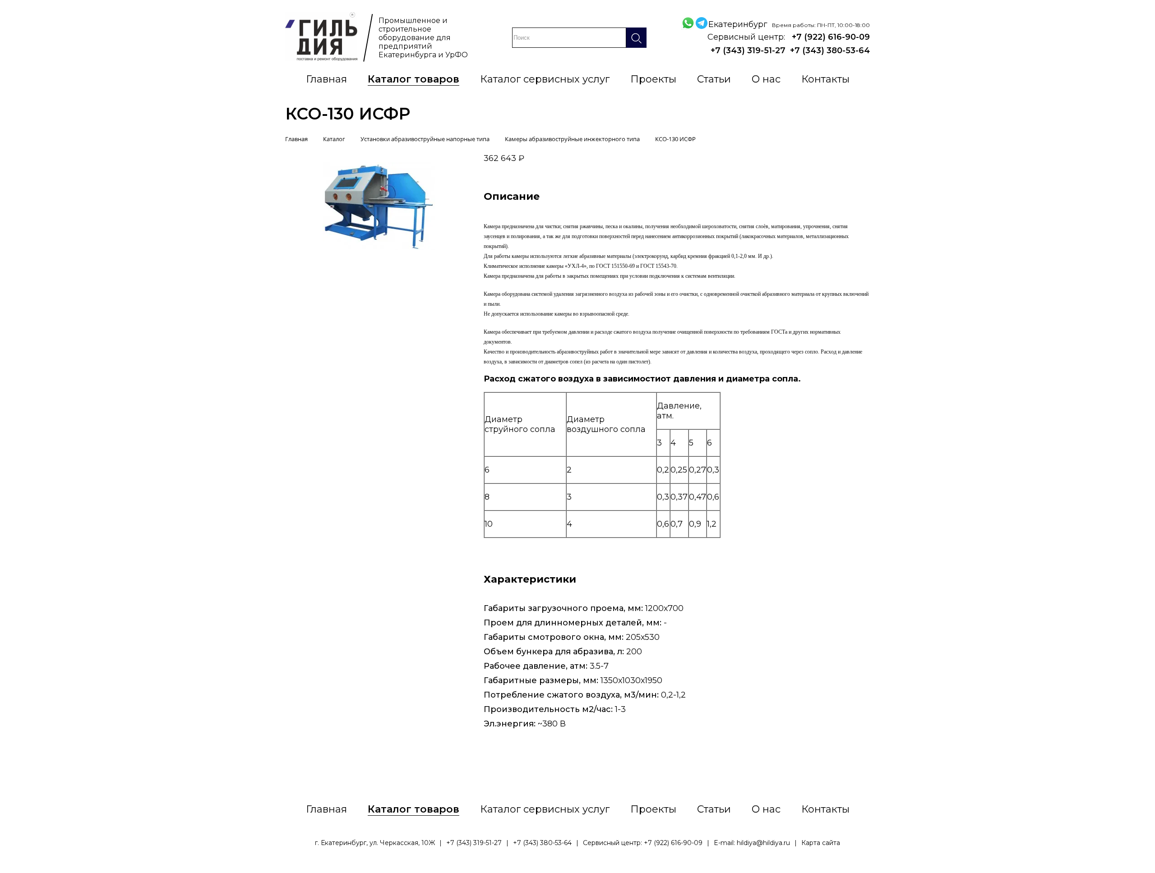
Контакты (825, 79)
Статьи (714, 79)
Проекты (653, 79)
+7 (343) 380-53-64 (830, 50)
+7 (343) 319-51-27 (748, 50)
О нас (766, 79)
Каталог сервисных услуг (545, 79)
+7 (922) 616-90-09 (831, 37)
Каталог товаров (413, 79)
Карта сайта (820, 843)
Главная (326, 79)
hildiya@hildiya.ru (763, 843)
